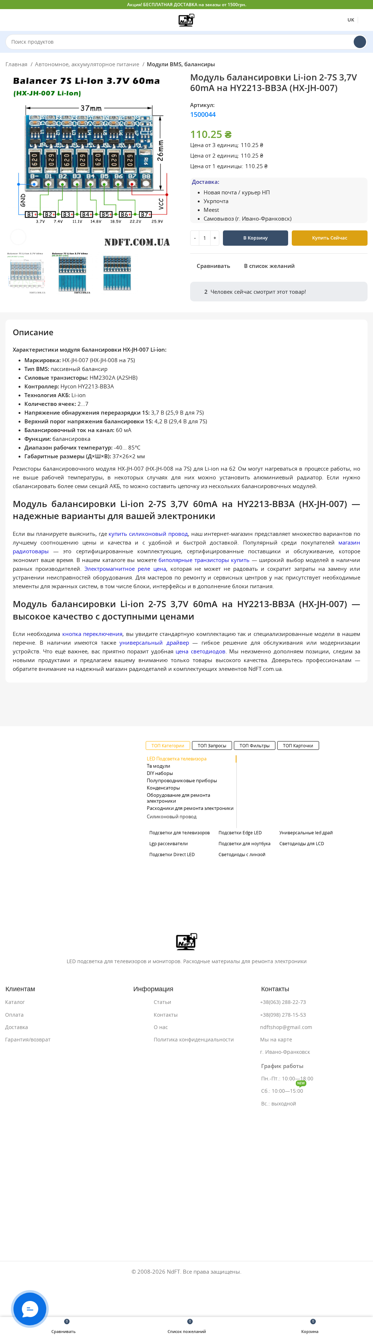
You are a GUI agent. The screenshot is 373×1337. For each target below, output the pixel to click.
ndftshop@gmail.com (286, 1027)
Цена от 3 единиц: (214, 145)
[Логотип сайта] (186, 19)
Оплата (14, 1015)
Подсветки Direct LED (172, 854)
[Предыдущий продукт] (349, 65)
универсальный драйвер (154, 643)
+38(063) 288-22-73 (283, 1002)
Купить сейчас (329, 238)
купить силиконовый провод (148, 534)
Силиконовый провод (171, 816)
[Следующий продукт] (364, 65)
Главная (17, 64)
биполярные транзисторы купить (204, 560)
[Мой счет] (364, 20)
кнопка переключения (92, 634)
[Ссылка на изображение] (186, 941)
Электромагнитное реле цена (125, 569)
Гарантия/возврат (28, 1040)
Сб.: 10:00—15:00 (283, 1089)
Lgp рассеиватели (168, 843)
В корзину (255, 238)
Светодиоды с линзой (242, 854)
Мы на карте (276, 1040)
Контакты (166, 1015)
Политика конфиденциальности (194, 1040)
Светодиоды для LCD (301, 843)
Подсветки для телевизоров (179, 832)
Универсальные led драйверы (311, 832)
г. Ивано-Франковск (285, 1052)
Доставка (16, 1027)
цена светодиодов (200, 651)
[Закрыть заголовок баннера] (364, 4)
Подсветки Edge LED (240, 832)
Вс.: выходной (278, 1104)
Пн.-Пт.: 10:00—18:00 (287, 1078)
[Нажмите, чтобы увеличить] (18, 237)
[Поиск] (360, 42)
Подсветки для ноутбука (245, 843)
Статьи (162, 1002)
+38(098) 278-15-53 (283, 1015)
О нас (161, 1027)
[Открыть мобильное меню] (8, 20)
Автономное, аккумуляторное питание (88, 64)
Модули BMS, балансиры (181, 64)
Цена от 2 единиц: (214, 156)
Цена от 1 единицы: (216, 166)
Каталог (15, 1002)
